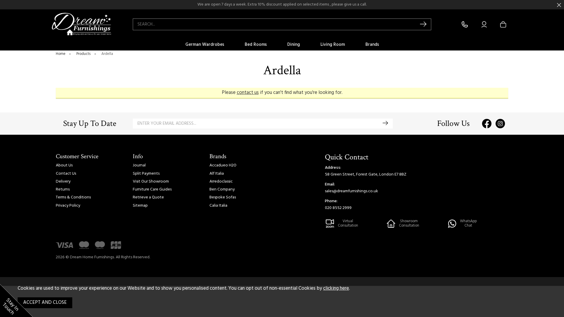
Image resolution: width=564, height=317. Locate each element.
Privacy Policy (68, 205)
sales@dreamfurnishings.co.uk (351, 191)
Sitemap (140, 205)
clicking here (336, 288)
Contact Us (66, 173)
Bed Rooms (256, 44)
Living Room (332, 44)
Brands (372, 44)
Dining (293, 44)
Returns (63, 189)
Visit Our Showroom (151, 181)
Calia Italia (218, 205)
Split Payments (146, 173)
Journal (139, 165)
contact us (248, 93)
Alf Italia (216, 173)
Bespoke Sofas (222, 197)
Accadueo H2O (222, 165)
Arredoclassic (221, 181)
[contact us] (464, 24)
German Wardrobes (204, 44)
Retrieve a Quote (148, 197)
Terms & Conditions (73, 197)
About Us (64, 165)
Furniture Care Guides (152, 189)
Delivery (63, 181)
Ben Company (222, 189)
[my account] (484, 24)
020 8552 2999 (338, 208)
